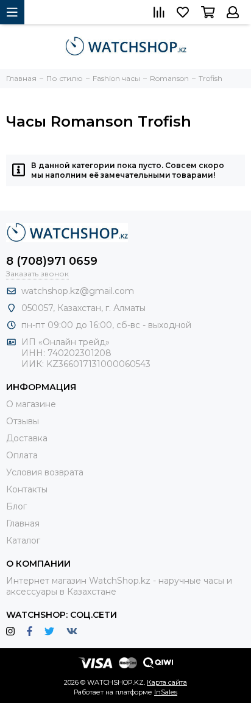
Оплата (22, 455)
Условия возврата (44, 472)
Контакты (27, 489)
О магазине (31, 404)
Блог (16, 506)
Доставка (27, 438)
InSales (165, 692)
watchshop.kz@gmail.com (77, 290)
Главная (23, 523)
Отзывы (22, 421)
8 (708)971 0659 (51, 261)
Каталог (23, 540)
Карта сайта (167, 682)
